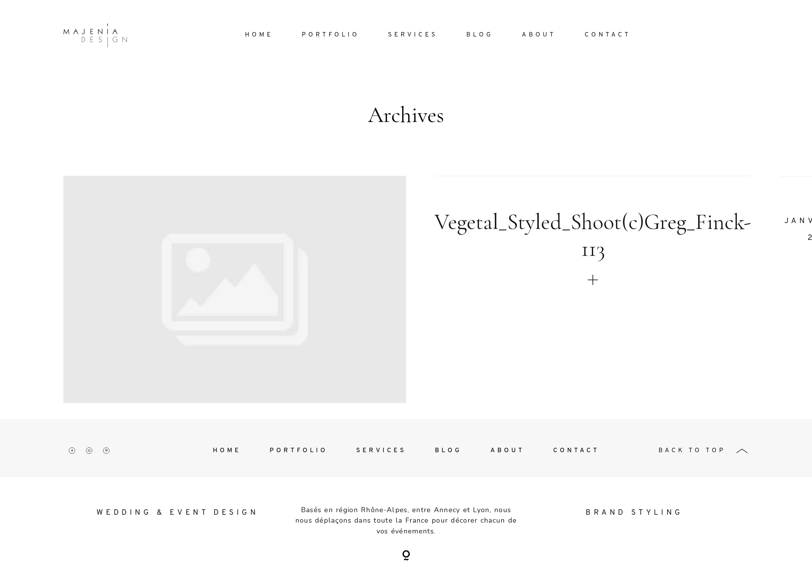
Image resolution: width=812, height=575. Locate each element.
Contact (608, 35)
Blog (479, 35)
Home (259, 35)
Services (413, 35)
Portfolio (330, 35)
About (539, 35)
